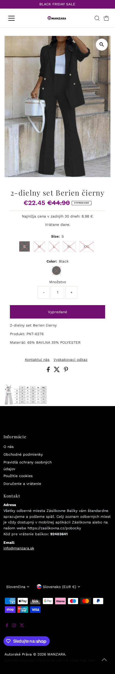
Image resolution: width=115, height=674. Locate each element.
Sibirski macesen (20, 660)
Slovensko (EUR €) (59, 587)
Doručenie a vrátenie (22, 483)
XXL (86, 246)
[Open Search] (97, 18)
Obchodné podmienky (23, 454)
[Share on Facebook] (49, 371)
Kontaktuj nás (37, 360)
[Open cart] (106, 18)
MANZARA (56, 654)
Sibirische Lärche (52, 660)
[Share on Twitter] (57, 371)
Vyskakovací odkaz (70, 360)
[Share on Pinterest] (66, 371)
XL (69, 246)
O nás (8, 446)
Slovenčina (15, 587)
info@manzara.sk (18, 548)
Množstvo (57, 282)
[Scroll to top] (104, 663)
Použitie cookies (18, 476)
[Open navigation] (17, 18)
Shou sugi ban (82, 660)
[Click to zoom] (102, 45)
